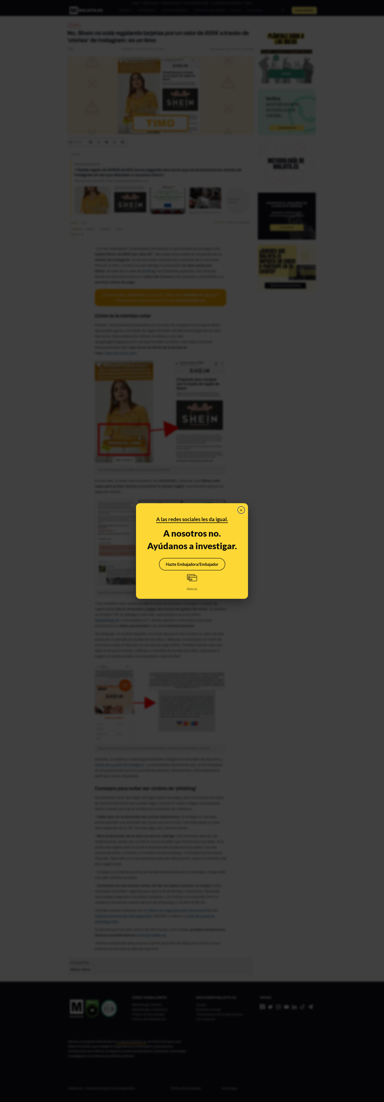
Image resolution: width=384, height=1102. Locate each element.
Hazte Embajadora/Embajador (192, 564)
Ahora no (192, 588)
